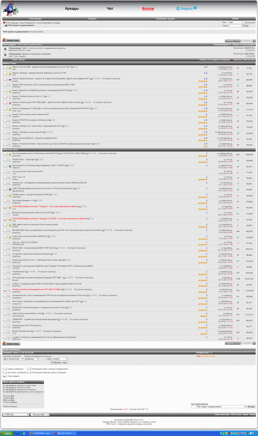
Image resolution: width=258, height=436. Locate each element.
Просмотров (249, 60)
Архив (245, 414)
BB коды (6, 396)
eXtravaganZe (18, 316)
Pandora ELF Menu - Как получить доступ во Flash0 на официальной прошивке (55, 144)
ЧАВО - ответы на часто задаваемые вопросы (44, 48)
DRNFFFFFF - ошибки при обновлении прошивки (35, 319)
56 (238, 202)
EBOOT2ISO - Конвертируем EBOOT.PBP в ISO (33, 248)
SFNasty (226, 219)
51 (238, 196)
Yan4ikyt (16, 268)
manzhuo (226, 224)
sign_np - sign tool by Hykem (25, 242)
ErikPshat (13, 50)
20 (238, 121)
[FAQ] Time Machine (21, 331)
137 (237, 273)
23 (238, 189)
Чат (110, 8)
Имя (224, 22)
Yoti (14, 69)
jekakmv (16, 116)
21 (238, 220)
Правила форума (10, 406)
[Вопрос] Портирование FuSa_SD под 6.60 (32, 212)
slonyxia (226, 183)
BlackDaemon (224, 132)
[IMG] (5, 400)
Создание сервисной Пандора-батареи (31, 254)
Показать (48, 356)
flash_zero (17, 111)
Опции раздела (221, 44)
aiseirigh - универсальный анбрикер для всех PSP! (43, 73)
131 (237, 296)
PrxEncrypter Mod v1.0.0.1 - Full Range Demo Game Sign (37, 260)
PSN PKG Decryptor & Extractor (34, 120)
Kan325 (227, 248)
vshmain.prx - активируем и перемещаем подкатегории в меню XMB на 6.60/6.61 (50, 183)
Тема (15, 60)
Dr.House (16, 250)
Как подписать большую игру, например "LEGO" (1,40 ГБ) (39, 165)
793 (237, 290)
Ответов (238, 60)
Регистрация (35, 19)
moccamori (225, 108)
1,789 (237, 279)
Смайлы (6, 398)
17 (238, 86)
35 (238, 97)
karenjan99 (225, 331)
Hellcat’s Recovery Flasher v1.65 (27, 313)
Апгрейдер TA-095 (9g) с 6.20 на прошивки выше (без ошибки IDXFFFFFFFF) (55, 108)
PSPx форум (12, 23)
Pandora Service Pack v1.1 (31, 96)
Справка (92, 19)
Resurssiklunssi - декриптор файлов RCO (38, 138)
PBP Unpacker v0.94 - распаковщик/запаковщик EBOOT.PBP (47, 85)
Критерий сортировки (12, 356)
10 (238, 178)
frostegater (225, 138)
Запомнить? (250, 23)
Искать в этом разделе (244, 44)
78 (238, 133)
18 (238, 285)
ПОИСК (235, 19)
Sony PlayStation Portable (48, 23)
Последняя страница (111, 79)
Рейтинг (203, 60)
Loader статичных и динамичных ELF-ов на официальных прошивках (44, 337)
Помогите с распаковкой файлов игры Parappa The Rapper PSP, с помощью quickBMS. (53, 266)
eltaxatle (226, 79)
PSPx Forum (236, 414)
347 (237, 80)
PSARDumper (19, 272)
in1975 (227, 73)
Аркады (72, 8)
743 (237, 314)
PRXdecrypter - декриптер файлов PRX (31, 194)
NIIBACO (16, 168)
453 (237, 154)
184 (237, 231)
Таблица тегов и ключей (31, 132)
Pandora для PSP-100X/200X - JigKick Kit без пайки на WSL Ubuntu (50, 102)
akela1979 (225, 165)
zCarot (153, 422)
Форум (148, 8)
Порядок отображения (33, 356)
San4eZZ (16, 129)
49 (238, 145)
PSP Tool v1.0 (19, 177)
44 (238, 166)
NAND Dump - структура (24, 159)
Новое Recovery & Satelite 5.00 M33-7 (30, 236)
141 (237, 249)
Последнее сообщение (219, 60)
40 (238, 91)
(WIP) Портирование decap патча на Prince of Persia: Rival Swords (43, 188)
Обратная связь (222, 414)
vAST (11, 56)
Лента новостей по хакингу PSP (34, 114)
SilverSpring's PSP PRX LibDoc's (27, 325)
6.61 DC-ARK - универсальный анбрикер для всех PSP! (45, 67)
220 (237, 332)
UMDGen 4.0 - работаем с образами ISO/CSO (40, 126)
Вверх (252, 414)
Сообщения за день (165, 19)
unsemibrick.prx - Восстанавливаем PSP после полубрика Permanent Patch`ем (49, 295)
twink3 (227, 295)
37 (238, 68)
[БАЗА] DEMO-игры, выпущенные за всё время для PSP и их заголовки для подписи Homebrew (57, 230)
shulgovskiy (225, 67)
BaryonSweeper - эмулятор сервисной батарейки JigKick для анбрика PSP (54, 78)
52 (238, 161)
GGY (228, 85)
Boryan (15, 280)
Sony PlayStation (27, 23)
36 (238, 302)
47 (238, 208)
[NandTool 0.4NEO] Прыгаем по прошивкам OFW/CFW (44, 90)
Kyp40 (227, 206)
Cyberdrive (225, 126)
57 (238, 261)
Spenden (226, 319)
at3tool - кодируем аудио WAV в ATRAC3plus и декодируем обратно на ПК (47, 284)
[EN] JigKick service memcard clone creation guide (35, 224)
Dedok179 (17, 304)
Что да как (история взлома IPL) (28, 171)
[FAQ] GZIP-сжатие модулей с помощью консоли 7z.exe (39, 307)
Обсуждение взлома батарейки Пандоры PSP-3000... (37, 277)
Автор (22, 60)
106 (237, 103)
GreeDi (15, 215)
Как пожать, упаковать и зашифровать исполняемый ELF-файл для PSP (46, 301)
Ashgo (15, 179)
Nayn (228, 313)
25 (238, 127)
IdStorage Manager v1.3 (23, 200)
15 (238, 139)
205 (237, 320)
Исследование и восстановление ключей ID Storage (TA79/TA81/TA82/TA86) (49, 153)
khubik (15, 81)
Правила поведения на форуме (36, 54)
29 (238, 109)
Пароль (226, 26)
